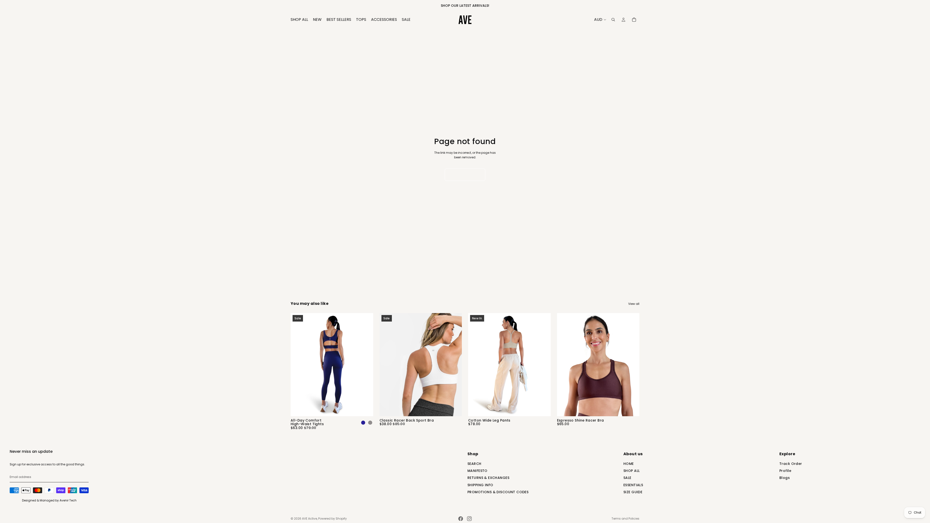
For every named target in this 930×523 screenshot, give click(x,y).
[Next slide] (366, 364)
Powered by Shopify (332, 518)
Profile (785, 471)
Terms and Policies (625, 518)
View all (633, 304)
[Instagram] (469, 519)
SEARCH (474, 464)
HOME (628, 464)
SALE (627, 478)
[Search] (613, 19)
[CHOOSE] (365, 408)
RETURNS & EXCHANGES (488, 478)
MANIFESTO (477, 471)
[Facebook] (461, 519)
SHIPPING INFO (480, 485)
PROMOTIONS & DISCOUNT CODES (497, 492)
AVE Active (309, 518)
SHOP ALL (631, 471)
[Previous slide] (298, 364)
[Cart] (634, 19)
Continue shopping (465, 175)
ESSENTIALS (633, 485)
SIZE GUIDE (632, 492)
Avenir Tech (68, 500)
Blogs (784, 478)
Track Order (790, 464)
